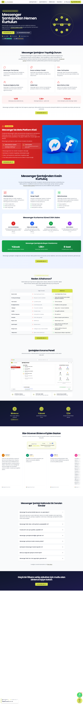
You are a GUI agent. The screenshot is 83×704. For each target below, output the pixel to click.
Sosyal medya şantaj (29, 185)
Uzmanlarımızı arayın (24, 32)
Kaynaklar (59, 2)
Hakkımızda (52, 2)
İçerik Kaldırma (43, 2)
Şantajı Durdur (33, 2)
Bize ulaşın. (49, 564)
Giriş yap (68, 2)
